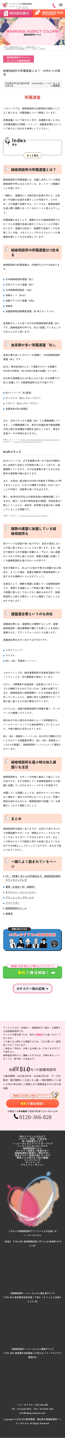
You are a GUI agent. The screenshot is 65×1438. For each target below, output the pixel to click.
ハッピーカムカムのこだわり (32, 1145)
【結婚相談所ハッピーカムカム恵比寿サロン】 (32, 1293)
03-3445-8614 (24, 1408)
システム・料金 (26, 1138)
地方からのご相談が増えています (32, 1155)
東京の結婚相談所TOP (13, 47)
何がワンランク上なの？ (33, 1136)
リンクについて (32, 1160)
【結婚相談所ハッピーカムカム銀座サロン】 (32, 1348)
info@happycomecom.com (32, 1412)
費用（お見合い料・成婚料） (21, 886)
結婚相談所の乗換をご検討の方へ (32, 1153)
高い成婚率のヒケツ (32, 1141)
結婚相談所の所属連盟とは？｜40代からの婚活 (25, 48)
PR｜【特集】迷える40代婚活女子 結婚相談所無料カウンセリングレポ (33, 877)
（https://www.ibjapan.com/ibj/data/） (27, 441)
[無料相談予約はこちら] (32, 1100)
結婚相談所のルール (16, 908)
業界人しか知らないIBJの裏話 (32, 1157)
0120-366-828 (41, 1404)
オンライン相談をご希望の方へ (32, 1150)
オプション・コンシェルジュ (21, 892)
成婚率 (9, 913)
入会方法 (42, 1138)
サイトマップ (32, 1162)
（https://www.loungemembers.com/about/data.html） (40, 439)
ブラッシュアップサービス (20, 897)
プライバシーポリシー (32, 1164)
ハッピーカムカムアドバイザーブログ (32, 1143)
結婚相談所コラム (33, 47)
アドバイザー (13, 902)
